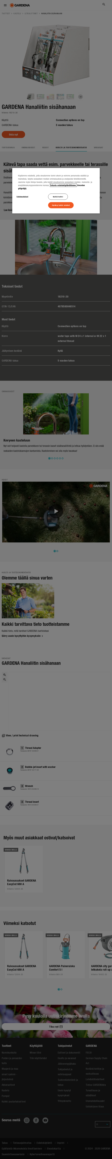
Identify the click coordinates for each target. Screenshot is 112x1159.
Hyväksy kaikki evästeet (61, 205)
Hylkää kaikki (58, 196)
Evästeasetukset (22, 196)
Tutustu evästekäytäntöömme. (63, 185)
